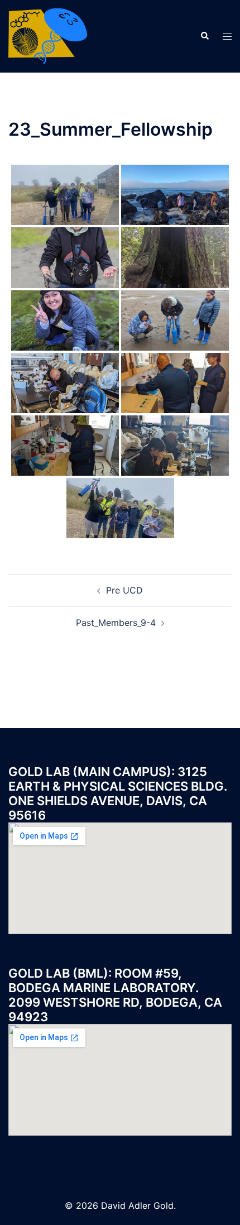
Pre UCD (124, 590)
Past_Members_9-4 (116, 622)
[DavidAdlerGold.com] (47, 35)
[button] (204, 36)
